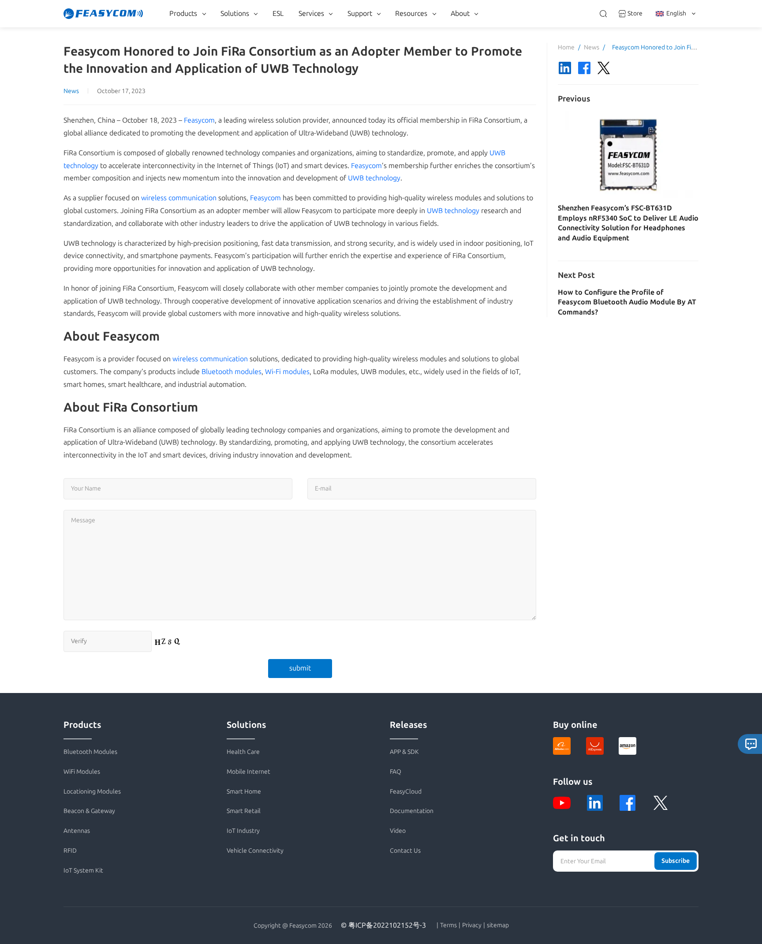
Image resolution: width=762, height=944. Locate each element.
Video (398, 831)
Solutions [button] (234, 13)
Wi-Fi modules (287, 371)
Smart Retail (244, 811)
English (676, 13)
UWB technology (374, 178)
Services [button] (311, 13)
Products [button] (183, 13)
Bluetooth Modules (90, 752)
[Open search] (603, 13)
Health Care (243, 752)
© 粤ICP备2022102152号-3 (383, 925)
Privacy (472, 925)
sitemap (498, 925)
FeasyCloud (406, 791)
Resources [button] (411, 13)
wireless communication (179, 198)
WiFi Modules (82, 771)
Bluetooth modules (231, 371)
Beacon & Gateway (89, 811)
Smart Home (244, 791)
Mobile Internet (248, 771)
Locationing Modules (92, 791)
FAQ (395, 771)
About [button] (460, 13)
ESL (278, 13)
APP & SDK (404, 752)
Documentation (411, 811)
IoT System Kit (83, 870)
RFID (70, 850)
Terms (448, 925)
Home (566, 47)
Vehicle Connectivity (255, 850)
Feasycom (199, 120)
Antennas (77, 831)
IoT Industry (243, 831)
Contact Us (405, 850)
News (71, 91)
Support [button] (359, 13)
